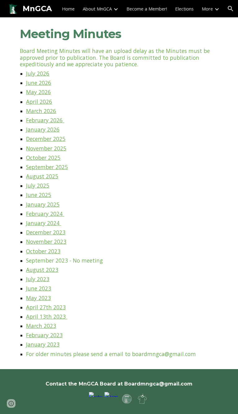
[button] (230, 8)
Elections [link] (184, 9)
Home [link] (68, 9)
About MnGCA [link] (97, 9)
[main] (118, 34)
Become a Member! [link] (146, 9)
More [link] (207, 9)
